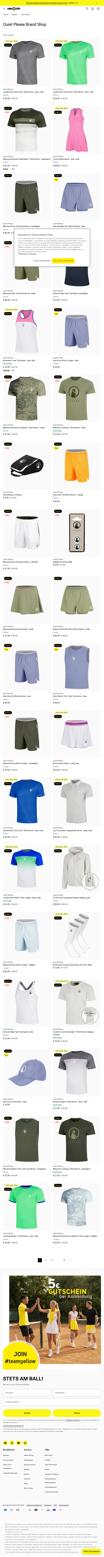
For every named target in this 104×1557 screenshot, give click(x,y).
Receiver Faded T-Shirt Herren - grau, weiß (70, 1102)
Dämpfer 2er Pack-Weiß (62, 562)
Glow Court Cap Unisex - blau (15, 1102)
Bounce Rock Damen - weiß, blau (66, 763)
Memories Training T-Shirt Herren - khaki (69, 428)
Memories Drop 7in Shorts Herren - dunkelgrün (21, 226)
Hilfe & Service (29, 1455)
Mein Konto (49, 1455)
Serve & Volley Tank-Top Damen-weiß (18, 1032)
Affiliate (26, 1469)
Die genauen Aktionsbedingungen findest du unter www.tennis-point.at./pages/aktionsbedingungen (42, 1552)
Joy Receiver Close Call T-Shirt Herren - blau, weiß (23, 831)
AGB (55, 1505)
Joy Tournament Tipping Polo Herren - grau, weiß (72, 831)
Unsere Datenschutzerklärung (13, 1426)
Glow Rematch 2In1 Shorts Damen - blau (69, 226)
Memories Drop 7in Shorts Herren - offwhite (20, 562)
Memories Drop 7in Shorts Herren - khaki (19, 293)
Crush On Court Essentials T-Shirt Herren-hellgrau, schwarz (73, 1033)
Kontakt (47, 1460)
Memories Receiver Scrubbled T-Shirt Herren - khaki (24, 428)
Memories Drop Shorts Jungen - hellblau (19, 965)
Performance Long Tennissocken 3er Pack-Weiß (72, 965)
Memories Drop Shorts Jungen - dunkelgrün (20, 763)
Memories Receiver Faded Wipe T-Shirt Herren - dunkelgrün (26, 159)
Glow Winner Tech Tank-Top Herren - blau (70, 696)
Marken (14, 14)
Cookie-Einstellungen (10, 1473)
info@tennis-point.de (72, 1420)
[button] (4, 8)
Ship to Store (28, 1488)
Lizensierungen (8, 1460)
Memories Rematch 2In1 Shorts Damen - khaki (71, 629)
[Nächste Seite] (70, 1260)
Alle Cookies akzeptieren (63, 261)
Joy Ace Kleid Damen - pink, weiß (66, 159)
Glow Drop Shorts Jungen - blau (66, 360)
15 (64, 1260)
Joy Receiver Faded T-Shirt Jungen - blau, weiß (22, 898)
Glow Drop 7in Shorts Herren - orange (68, 495)
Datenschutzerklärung (34, 1505)
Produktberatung (50, 1487)
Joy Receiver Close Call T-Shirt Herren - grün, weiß (73, 92)
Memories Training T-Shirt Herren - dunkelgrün (71, 1169)
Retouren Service (30, 1465)
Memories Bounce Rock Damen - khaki (18, 629)
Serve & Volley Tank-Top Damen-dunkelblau (70, 293)
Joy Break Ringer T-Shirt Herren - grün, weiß (20, 1236)
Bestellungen (28, 1460)
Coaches (27, 1479)
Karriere (26, 1474)
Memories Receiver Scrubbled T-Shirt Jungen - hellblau (75, 1236)
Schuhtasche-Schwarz (12, 495)
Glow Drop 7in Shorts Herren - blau (17, 696)
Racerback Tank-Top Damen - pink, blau (19, 360)
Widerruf (6, 1455)
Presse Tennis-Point (51, 1492)
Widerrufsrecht (64, 1505)
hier (74, 249)
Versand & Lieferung (51, 1474)
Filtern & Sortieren (91, 1551)
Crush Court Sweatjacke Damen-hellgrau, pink (71, 898)
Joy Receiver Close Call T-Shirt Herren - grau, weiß (23, 92)
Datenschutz (23, 254)
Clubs (26, 1483)
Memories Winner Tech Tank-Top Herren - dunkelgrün (24, 1169)
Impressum (48, 1505)
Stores (47, 1469)
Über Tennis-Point (51, 1465)
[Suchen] (87, 8)
